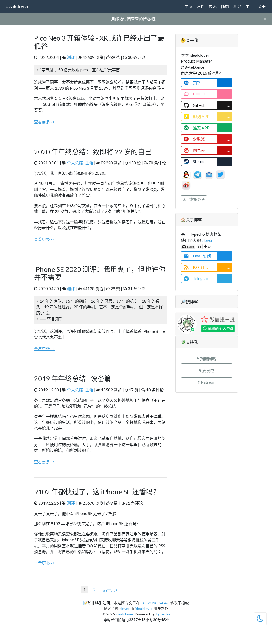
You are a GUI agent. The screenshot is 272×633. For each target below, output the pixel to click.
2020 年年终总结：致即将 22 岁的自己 (93, 152)
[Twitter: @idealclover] (220, 173)
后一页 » (110, 589)
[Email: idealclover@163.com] (209, 173)
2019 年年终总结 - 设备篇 (72, 378)
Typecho (162, 614)
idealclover (16, 6)
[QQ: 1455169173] (186, 173)
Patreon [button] (207, 382)
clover (207, 240)
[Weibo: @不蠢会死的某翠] (186, 184)
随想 (225, 6)
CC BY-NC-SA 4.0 (155, 603)
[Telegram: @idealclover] (198, 173)
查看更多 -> (44, 121)
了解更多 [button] (194, 199)
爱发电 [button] (207, 370)
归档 (201, 6)
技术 (213, 6)
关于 (262, 6)
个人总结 (75, 162)
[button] (206, 359)
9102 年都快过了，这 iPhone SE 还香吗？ (97, 492)
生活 (249, 6)
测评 (237, 6)
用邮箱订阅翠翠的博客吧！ (135, 18)
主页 (188, 6)
